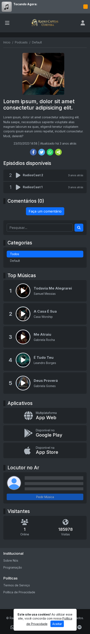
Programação (12, 567)
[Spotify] (79, 627)
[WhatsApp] (12, 627)
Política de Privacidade (19, 592)
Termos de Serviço (16, 585)
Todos (14, 254)
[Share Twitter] (41, 152)
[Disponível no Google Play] (45, 433)
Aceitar (57, 624)
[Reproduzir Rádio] (85, 7)
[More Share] (58, 152)
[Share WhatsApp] (50, 152)
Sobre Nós (10, 560)
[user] (82, 23)
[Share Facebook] (33, 152)
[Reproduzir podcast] (19, 175)
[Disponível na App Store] (45, 450)
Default (15, 260)
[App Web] (45, 416)
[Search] (79, 228)
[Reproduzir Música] (23, 290)
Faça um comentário (45, 211)
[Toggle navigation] (7, 23)
